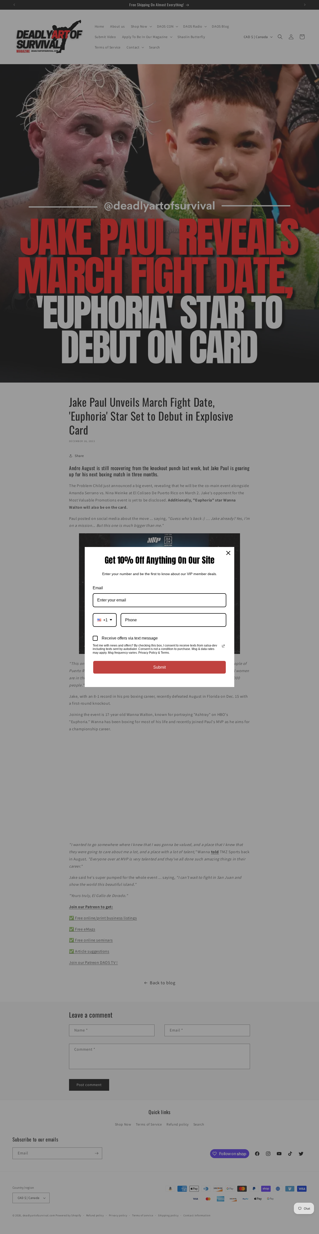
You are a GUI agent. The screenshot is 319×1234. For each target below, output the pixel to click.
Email (98, 588)
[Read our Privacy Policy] (223, 646)
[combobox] (105, 620)
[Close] (228, 553)
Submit (159, 667)
